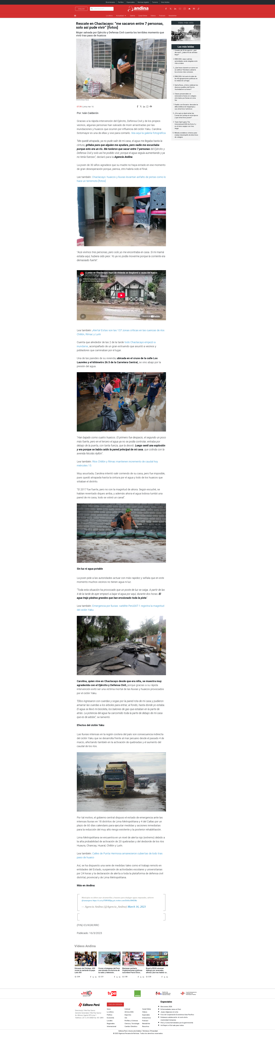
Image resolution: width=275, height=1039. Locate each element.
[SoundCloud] (189, 9)
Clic (126, 1018)
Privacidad (154, 1031)
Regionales (111, 1024)
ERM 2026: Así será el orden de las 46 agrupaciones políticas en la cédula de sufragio (186, 78)
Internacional (111, 1026)
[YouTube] (180, 9)
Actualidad (121, 15)
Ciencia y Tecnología (132, 1024)
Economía (110, 1018)
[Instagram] (184, 9)
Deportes (128, 1015)
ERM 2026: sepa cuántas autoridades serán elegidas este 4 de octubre (186, 61)
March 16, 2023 (137, 906)
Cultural (127, 1009)
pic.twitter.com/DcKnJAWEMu (125, 900)
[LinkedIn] (175, 9)
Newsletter (173, 16)
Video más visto (186, 22)
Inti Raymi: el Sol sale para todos (172, 1025)
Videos (153, 16)
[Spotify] (194, 9)
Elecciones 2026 (166, 1007)
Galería (132, 16)
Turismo (155, 2)
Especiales (131, 2)
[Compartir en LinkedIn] (96, 976)
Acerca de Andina (135, 1031)
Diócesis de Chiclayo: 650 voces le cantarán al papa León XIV (85, 970)
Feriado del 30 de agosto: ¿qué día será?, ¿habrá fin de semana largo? (186, 52)
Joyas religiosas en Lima (169, 1012)
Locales (109, 1021)
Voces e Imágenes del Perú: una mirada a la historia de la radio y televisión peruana (109, 971)
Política (109, 1015)
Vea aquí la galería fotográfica (148, 133)
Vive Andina (165, 2)
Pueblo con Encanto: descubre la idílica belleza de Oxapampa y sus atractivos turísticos (186, 107)
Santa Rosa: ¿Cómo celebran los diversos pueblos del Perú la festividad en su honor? (186, 87)
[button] (76, 963)
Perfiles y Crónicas (131, 1021)
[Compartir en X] (93, 976)
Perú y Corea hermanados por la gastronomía (177, 1023)
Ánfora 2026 (129, 1012)
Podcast (162, 16)
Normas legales (143, 2)
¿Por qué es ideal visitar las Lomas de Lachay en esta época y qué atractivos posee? (186, 115)
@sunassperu (87, 900)
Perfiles (121, 2)
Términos (145, 1031)
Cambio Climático (131, 1026)
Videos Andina (85, 946)
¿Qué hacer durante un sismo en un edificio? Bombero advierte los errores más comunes (186, 70)
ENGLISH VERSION (115, 1004)
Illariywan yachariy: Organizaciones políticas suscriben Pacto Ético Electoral (132, 971)
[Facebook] (166, 9)
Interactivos (146, 1018)
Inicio (109, 1009)
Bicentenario (110, 2)
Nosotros (145, 1026)
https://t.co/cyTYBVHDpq (103, 900)
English (81, 9)
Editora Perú (123, 1031)
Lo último (109, 16)
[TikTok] (198, 9)
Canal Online (142, 16)
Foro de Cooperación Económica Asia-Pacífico (177, 1015)
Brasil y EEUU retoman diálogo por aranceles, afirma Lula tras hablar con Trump (157, 971)
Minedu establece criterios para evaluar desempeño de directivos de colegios (186, 135)
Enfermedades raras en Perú (171, 1009)
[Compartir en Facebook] (91, 976)
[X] (170, 9)
